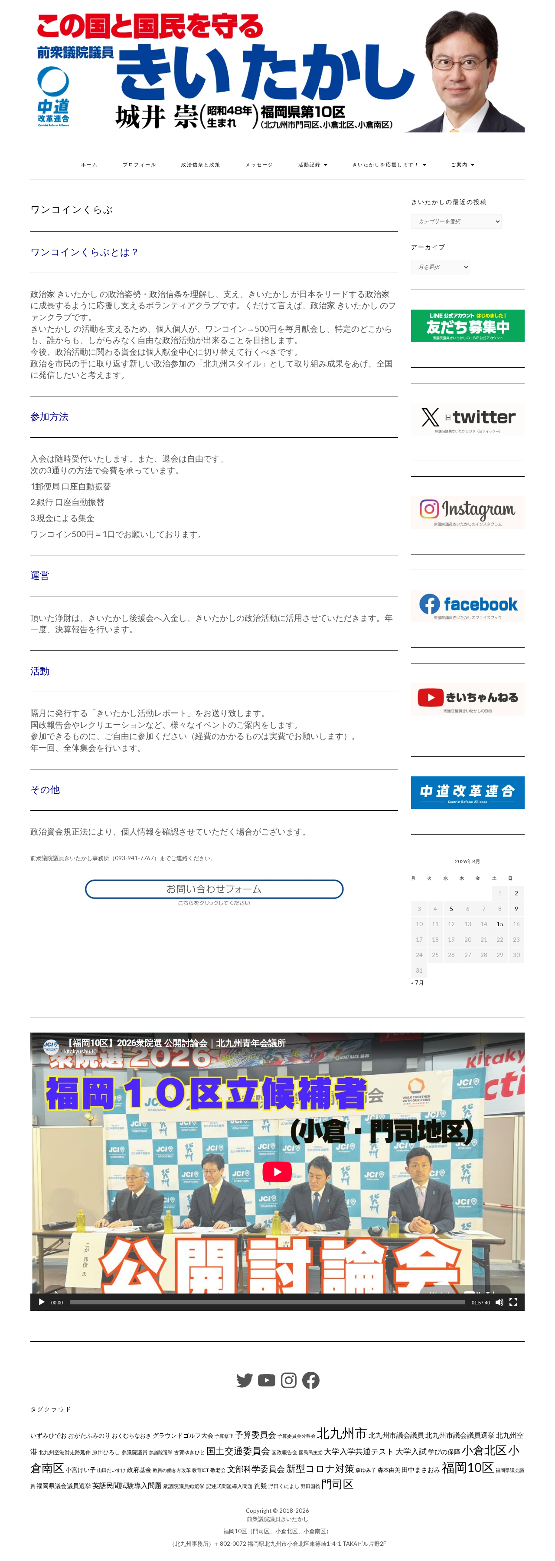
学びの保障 (444, 1451)
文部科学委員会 (256, 1469)
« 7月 (417, 982)
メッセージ (259, 165)
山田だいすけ (111, 1470)
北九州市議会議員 (396, 1435)
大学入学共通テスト (359, 1451)
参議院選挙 (161, 1452)
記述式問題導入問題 (229, 1486)
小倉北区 (484, 1450)
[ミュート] (499, 1302)
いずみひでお (48, 1435)
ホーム (89, 165)
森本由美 (389, 1469)
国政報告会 (284, 1452)
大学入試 (411, 1451)
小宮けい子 (80, 1469)
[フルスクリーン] (513, 1302)
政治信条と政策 (201, 165)
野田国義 (310, 1486)
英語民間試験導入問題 (127, 1485)
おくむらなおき (131, 1435)
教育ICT (200, 1470)
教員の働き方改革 (172, 1470)
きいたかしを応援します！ (387, 165)
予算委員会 (255, 1434)
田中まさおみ (421, 1469)
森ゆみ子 (366, 1470)
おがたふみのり (89, 1435)
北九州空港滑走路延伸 (65, 1452)
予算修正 (224, 1436)
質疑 (260, 1485)
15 (499, 924)
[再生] (41, 1302)
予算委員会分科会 (297, 1436)
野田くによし (284, 1486)
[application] (277, 1172)
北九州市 (342, 1432)
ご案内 (460, 165)
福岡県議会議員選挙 (63, 1485)
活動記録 (310, 165)
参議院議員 (134, 1452)
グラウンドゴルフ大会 (183, 1435)
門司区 (337, 1483)
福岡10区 (468, 1467)
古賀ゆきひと (189, 1452)
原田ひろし (106, 1452)
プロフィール (140, 165)
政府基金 (139, 1469)
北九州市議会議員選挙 (460, 1435)
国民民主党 (311, 1452)
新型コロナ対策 (320, 1468)
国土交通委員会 (238, 1450)
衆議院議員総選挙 (184, 1486)
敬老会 (218, 1470)
